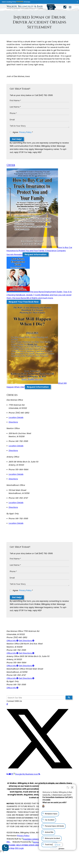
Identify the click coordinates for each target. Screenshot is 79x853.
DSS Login (19, 848)
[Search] (68, 697)
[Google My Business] (25, 774)
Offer (11, 165)
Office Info (11, 640)
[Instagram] (12, 774)
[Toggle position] (68, 787)
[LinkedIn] (8, 774)
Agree (22, 132)
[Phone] (64, 7)
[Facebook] (7, 704)
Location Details (16, 417)
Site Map (11, 848)
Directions (13, 422)
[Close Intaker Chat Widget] (72, 787)
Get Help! (17, 139)
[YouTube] (10, 774)
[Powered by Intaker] (61, 848)
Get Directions (25, 640)
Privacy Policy (25, 132)
